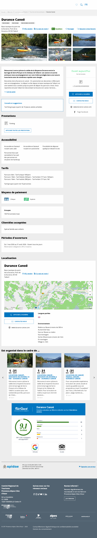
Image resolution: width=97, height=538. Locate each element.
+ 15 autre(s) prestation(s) (81, 86)
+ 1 (84, 54)
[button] (81, 5)
